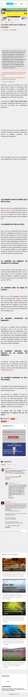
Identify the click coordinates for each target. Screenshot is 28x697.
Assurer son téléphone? (8, 81)
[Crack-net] (12, 4)
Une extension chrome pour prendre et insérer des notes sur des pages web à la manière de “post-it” (13, 74)
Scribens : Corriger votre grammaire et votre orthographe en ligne (13, 438)
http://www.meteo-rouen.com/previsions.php (16, 513)
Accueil (8, 681)
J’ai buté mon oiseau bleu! (12, 636)
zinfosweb (7, 502)
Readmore (21, 576)
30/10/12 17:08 (16, 483)
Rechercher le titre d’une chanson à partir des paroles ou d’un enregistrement (13, 588)
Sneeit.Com (16, 694)
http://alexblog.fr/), (10, 473)
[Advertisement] (9, 40)
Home (2, 22)
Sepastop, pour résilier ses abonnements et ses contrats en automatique (13, 78)
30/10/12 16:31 (12, 468)
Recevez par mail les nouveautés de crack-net (10, 531)
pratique (12, 22)
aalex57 (7, 468)
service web (7, 22)
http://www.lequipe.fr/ (10, 517)
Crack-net (11, 483)
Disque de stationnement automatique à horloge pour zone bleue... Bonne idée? (12, 451)
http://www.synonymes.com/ (12, 521)
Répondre (7, 478)
